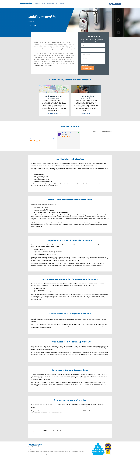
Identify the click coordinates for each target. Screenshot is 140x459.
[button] (70, 431)
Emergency (40, 451)
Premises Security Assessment (71, 451)
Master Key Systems (59, 451)
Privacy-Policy (41, 454)
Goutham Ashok (67, 133)
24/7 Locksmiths (81, 451)
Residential (46, 451)
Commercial (52, 451)
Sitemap (49, 454)
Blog (46, 454)
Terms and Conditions (33, 454)
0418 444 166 (32, 26)
